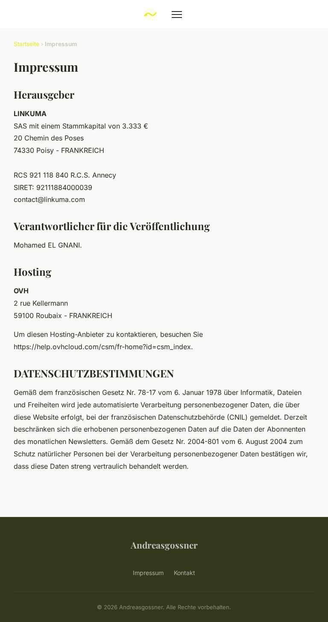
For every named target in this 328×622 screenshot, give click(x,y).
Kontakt (184, 572)
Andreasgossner (164, 545)
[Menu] (176, 14)
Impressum (148, 572)
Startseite (26, 44)
